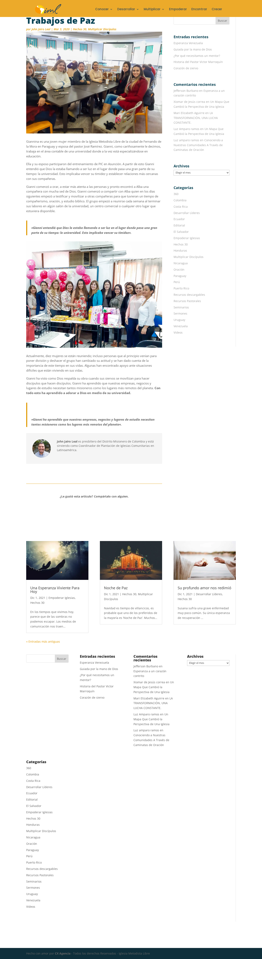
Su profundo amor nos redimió (204, 587)
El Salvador (181, 232)
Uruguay (179, 320)
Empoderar (178, 9)
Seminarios (181, 307)
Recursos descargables (189, 295)
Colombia (180, 200)
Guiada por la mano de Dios (193, 49)
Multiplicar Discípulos (102, 29)
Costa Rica (181, 206)
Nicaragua (181, 263)
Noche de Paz (116, 587)
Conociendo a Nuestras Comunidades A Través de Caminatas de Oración (198, 145)
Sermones (180, 313)
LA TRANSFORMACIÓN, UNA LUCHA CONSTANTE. (196, 118)
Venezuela (181, 326)
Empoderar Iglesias (187, 238)
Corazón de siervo (186, 68)
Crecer (217, 9)
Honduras (180, 250)
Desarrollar (126, 9)
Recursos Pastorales (187, 301)
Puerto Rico (181, 288)
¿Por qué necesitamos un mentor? (197, 56)
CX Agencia (62, 953)
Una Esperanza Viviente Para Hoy (54, 589)
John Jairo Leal (41, 29)
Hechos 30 (79, 29)
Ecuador (179, 219)
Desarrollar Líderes (187, 213)
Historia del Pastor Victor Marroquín (198, 62)
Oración (179, 269)
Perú (177, 282)
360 (176, 194)
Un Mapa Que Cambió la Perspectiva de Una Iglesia (153, 687)
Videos (178, 332)
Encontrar (199, 9)
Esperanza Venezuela (188, 43)
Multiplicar (152, 9)
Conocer (102, 9)
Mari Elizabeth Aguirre (189, 113)
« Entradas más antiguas (43, 641)
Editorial (179, 225)
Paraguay (180, 276)
